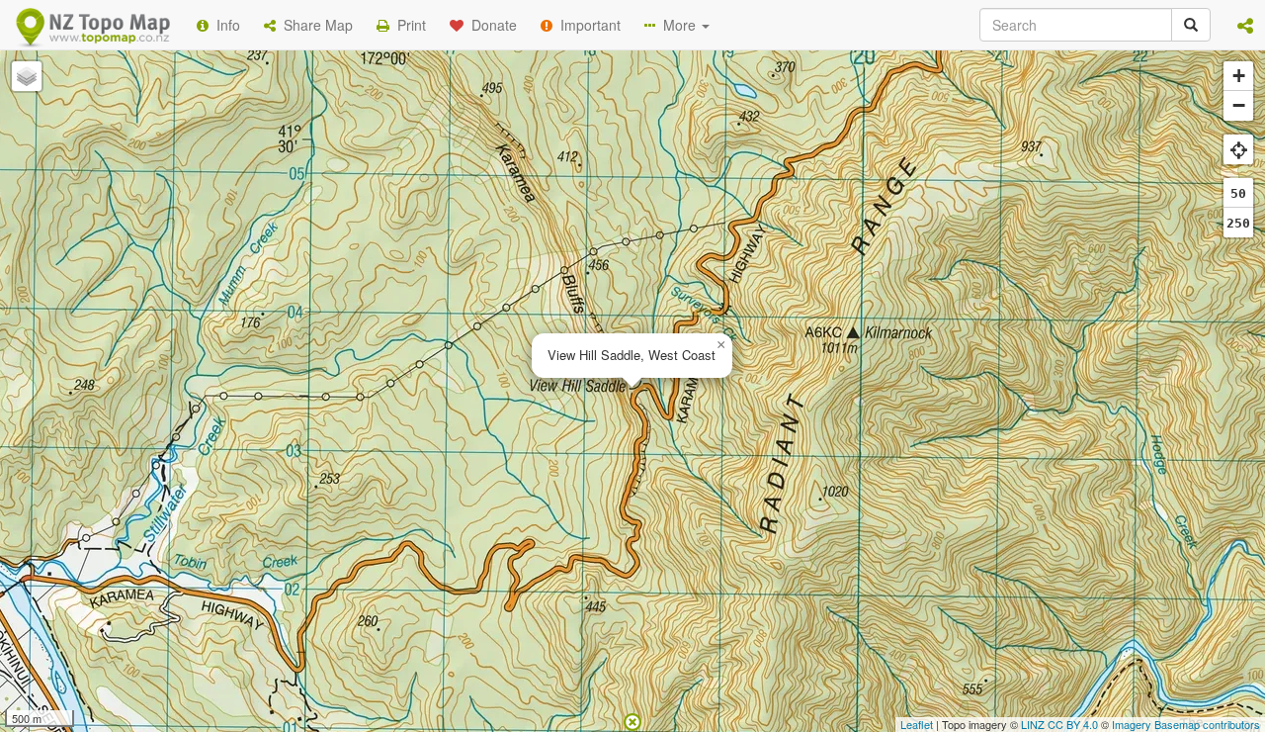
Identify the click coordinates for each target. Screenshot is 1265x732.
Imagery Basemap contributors (1186, 724)
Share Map (314, 25)
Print (407, 25)
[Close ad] (632, 720)
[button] (1245, 24)
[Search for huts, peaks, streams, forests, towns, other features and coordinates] (1191, 25)
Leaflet (916, 724)
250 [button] (1238, 223)
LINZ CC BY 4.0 (1059, 724)
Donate (490, 25)
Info (224, 25)
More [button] (677, 25)
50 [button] (1238, 193)
